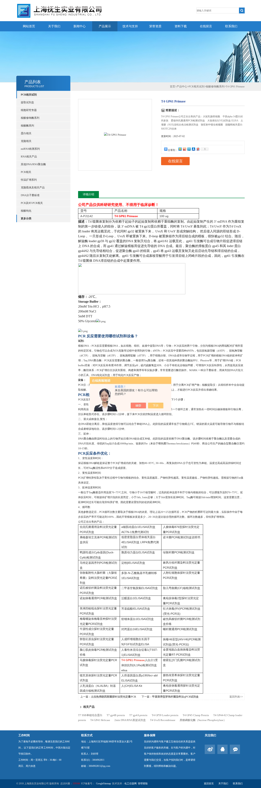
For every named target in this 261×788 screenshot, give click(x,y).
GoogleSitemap (103, 783)
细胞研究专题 (29, 110)
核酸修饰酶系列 (30, 117)
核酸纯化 (26, 210)
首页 (172, 86)
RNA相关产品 (29, 156)
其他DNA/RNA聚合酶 (33, 164)
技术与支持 (130, 26)
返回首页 (209, 783)
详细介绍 (88, 194)
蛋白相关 (26, 133)
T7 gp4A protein (138, 715)
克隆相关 (26, 141)
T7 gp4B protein (116, 715)
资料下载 (181, 26)
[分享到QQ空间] (180, 149)
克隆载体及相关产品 (33, 187)
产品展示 (105, 26)
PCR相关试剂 (29, 94)
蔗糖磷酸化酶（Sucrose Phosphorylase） (203, 720)
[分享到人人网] (193, 149)
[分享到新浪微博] (184, 149)
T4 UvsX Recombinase (162, 720)
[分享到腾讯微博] (189, 149)
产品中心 (182, 86)
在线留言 (206, 26)
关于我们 (54, 26)
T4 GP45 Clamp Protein (196, 715)
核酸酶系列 (27, 125)
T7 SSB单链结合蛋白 (90, 715)
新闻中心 (79, 26)
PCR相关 (26, 172)
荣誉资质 (155, 26)
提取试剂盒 (27, 102)
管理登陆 (143, 783)
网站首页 (29, 26)
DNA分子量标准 (30, 195)
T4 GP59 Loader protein (165, 715)
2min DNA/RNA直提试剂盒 (130, 720)
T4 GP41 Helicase (100, 720)
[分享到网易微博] (198, 149)
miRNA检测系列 (30, 148)
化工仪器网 (130, 783)
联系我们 (231, 26)
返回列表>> (236, 696)
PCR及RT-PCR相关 (32, 202)
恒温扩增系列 (29, 179)
